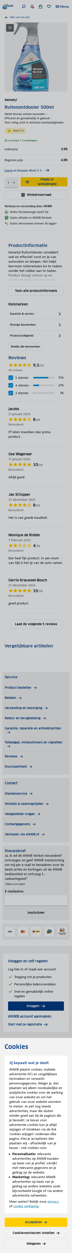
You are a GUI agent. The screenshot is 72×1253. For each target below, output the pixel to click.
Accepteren (33, 1222)
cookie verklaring (26, 1206)
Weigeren (33, 1244)
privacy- (53, 1201)
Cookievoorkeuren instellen (34, 1233)
